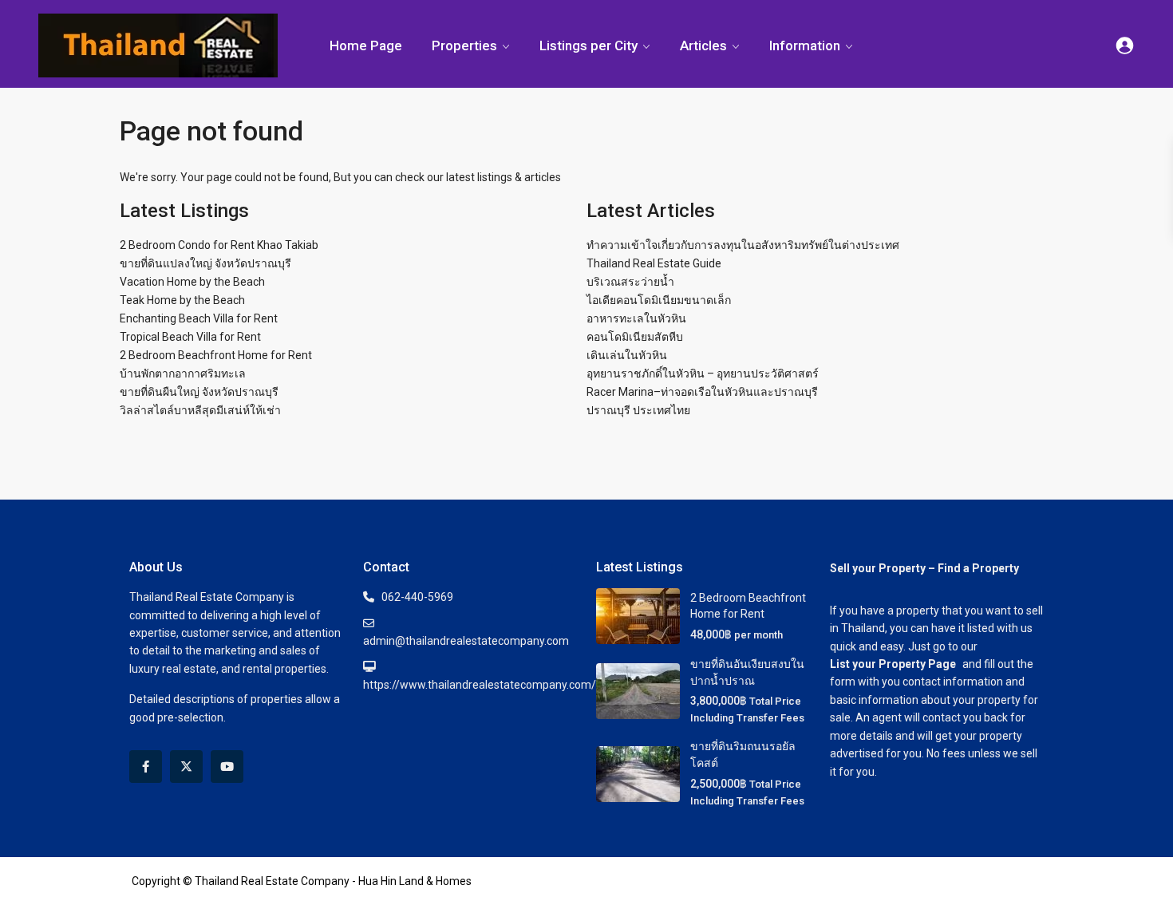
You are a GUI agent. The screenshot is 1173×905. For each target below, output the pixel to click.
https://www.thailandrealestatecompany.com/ (479, 684)
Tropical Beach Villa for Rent (190, 336)
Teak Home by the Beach (182, 300)
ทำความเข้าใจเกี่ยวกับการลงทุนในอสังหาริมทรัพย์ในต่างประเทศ (742, 245)
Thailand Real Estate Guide (653, 263)
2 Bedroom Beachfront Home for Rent (216, 355)
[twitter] (186, 766)
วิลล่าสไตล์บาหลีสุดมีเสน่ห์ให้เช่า (200, 410)
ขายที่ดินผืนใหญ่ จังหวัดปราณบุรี (199, 391)
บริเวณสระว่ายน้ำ (630, 281)
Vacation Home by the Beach (192, 281)
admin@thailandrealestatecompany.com (466, 640)
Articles (703, 45)
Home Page (366, 45)
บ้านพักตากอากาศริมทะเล (183, 373)
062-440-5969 (417, 597)
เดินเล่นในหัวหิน (626, 355)
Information (804, 45)
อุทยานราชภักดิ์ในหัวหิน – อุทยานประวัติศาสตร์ (702, 373)
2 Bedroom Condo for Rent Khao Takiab (219, 245)
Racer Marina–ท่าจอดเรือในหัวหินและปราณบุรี (702, 391)
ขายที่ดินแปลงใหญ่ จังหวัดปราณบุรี (205, 263)
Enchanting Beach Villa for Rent (199, 318)
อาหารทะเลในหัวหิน (636, 318)
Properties (464, 45)
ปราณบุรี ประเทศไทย (638, 410)
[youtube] (227, 766)
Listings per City (588, 45)
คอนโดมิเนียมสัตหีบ (634, 336)
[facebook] (145, 766)
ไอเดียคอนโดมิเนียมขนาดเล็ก (658, 300)
